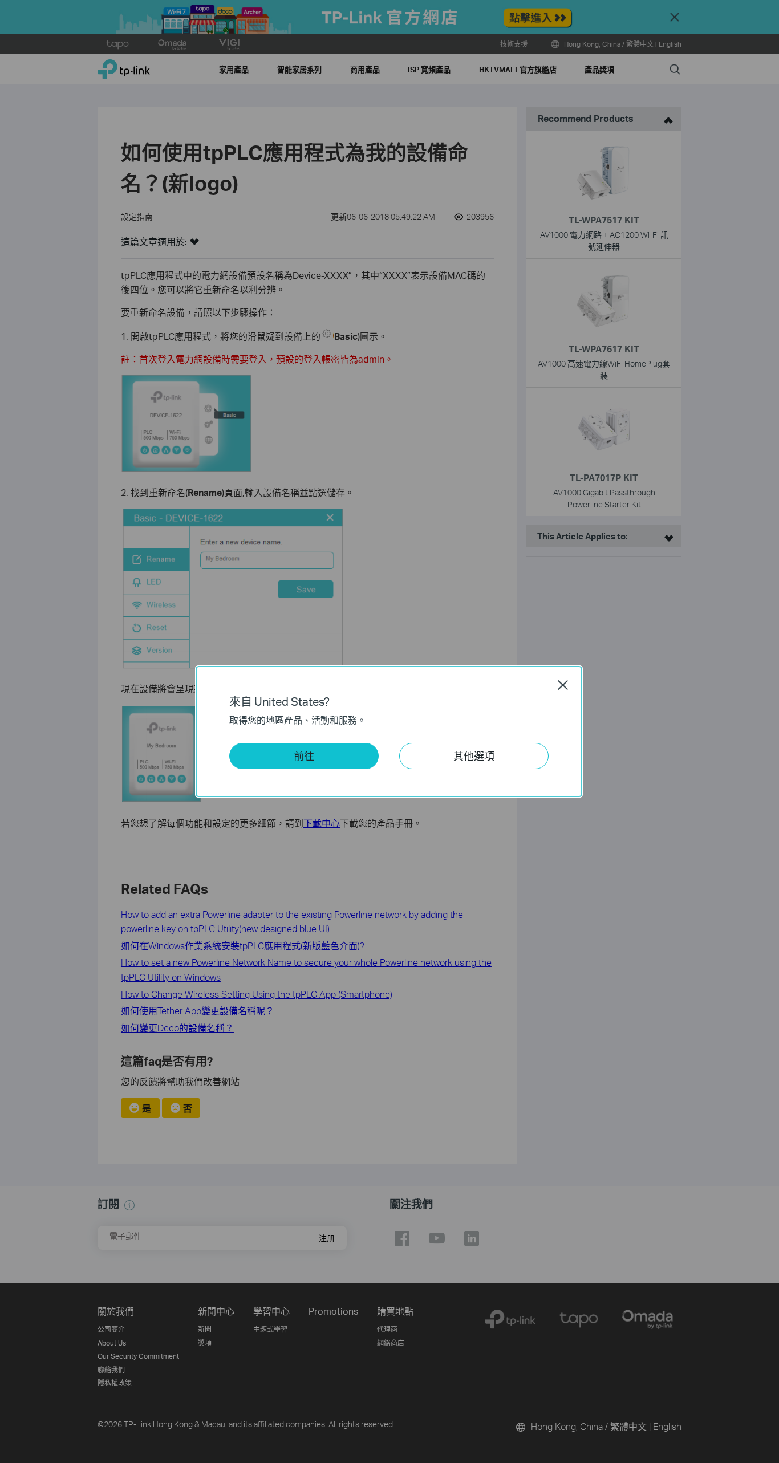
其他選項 (473, 755)
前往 (304, 755)
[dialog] (389, 731)
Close (563, 684)
